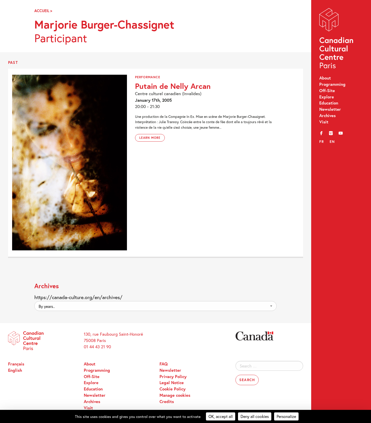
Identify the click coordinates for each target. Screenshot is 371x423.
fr (321, 141)
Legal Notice (172, 382)
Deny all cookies (255, 416)
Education (328, 103)
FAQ (164, 364)
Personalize (286, 416)
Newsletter (330, 109)
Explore (326, 97)
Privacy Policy (173, 376)
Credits (167, 401)
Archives (327, 115)
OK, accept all (220, 416)
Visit (323, 122)
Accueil (41, 10)
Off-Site (327, 90)
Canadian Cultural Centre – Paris (336, 39)
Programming (332, 84)
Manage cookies (175, 395)
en (332, 141)
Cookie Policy (173, 389)
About (325, 78)
